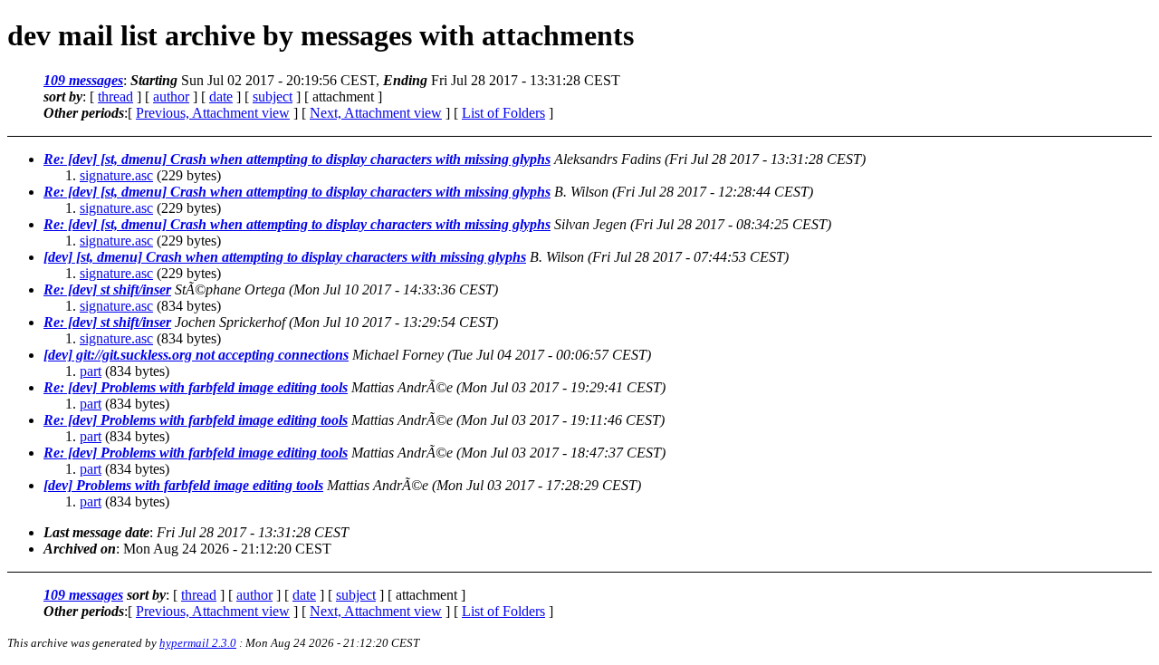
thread (115, 96)
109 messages (83, 80)
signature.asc (116, 175)
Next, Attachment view (376, 112)
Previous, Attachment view (213, 112)
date (221, 96)
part (90, 371)
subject (272, 96)
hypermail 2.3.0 (197, 643)
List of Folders (503, 112)
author (171, 96)
